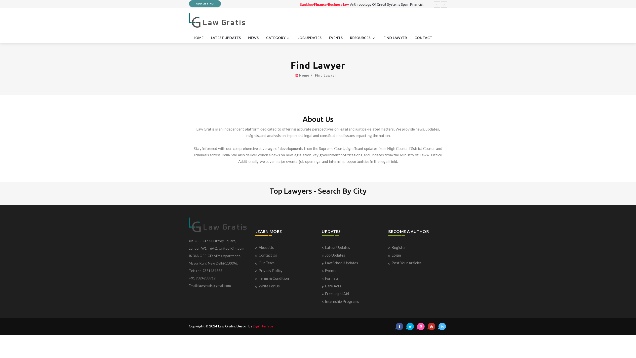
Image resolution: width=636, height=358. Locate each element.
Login (396, 255)
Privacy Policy (270, 270)
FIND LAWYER (395, 38)
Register (399, 247)
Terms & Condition (274, 278)
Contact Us (268, 255)
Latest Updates (337, 247)
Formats (332, 278)
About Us (266, 247)
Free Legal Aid (337, 293)
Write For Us (269, 286)
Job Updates (335, 255)
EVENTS (336, 38)
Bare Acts (333, 286)
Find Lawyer (325, 75)
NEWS (253, 38)
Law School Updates (341, 263)
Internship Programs (342, 301)
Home (304, 75)
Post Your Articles (407, 263)
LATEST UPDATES (226, 38)
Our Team (267, 263)
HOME (198, 38)
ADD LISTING (205, 3)
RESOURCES (360, 38)
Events (330, 270)
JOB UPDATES (309, 38)
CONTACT (423, 38)
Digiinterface (263, 326)
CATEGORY (275, 38)
